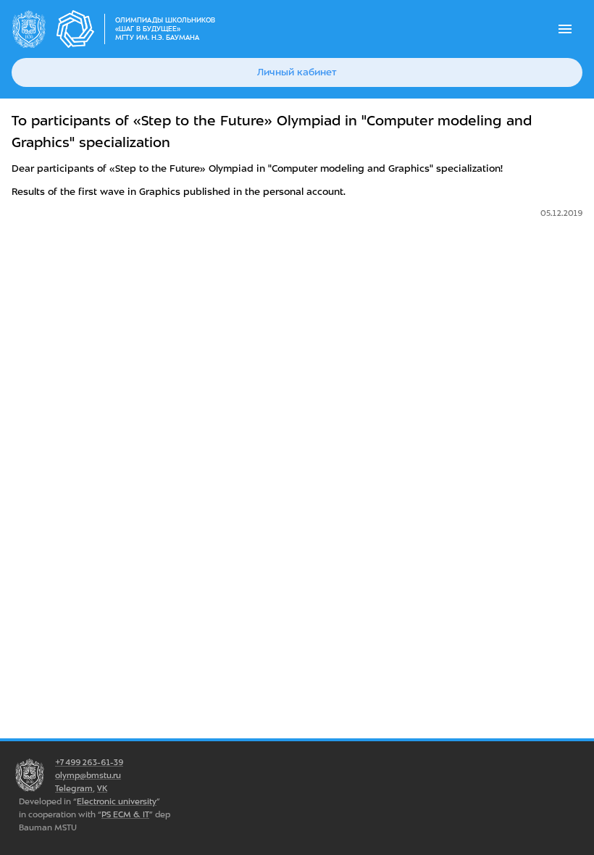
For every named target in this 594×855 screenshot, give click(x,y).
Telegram (74, 788)
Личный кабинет (297, 72)
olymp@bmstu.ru (88, 775)
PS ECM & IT (125, 814)
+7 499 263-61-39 (89, 762)
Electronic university (116, 801)
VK (102, 788)
